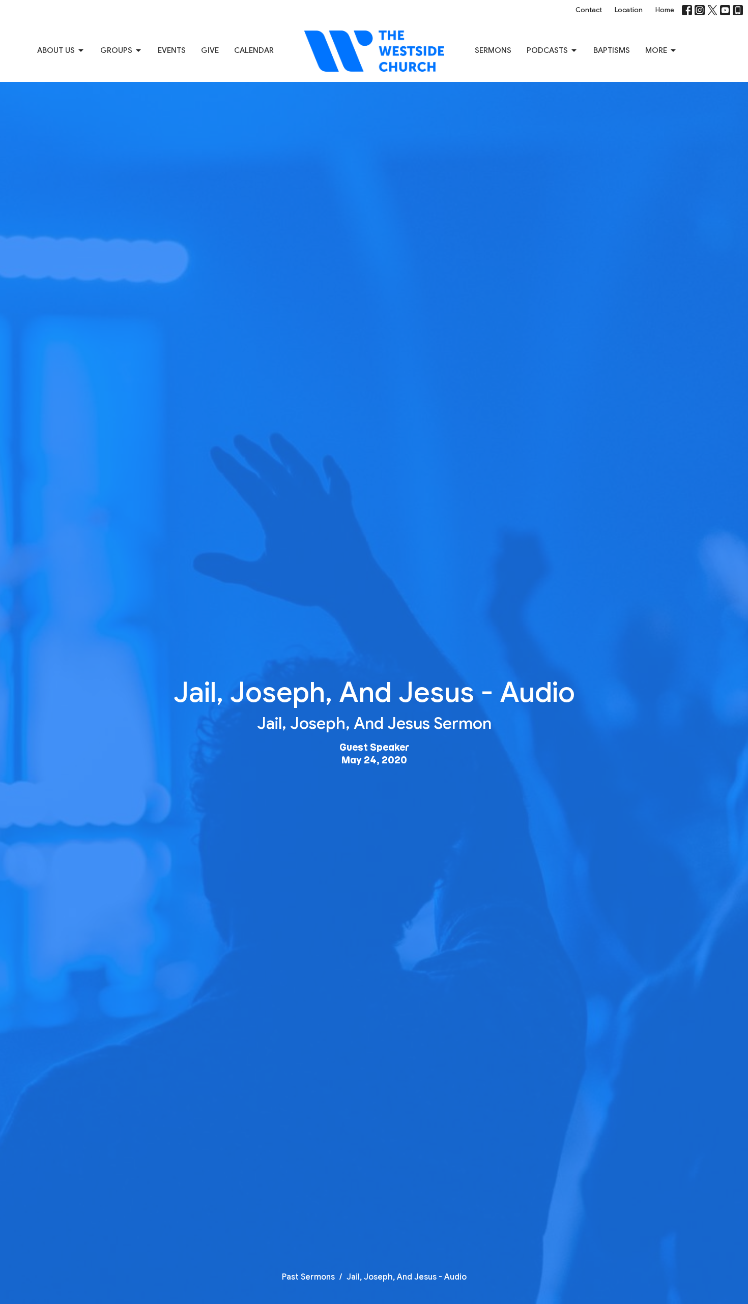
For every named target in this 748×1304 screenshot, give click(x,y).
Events (172, 50)
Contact (589, 10)
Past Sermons (308, 1277)
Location (629, 10)
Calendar (254, 50)
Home (664, 10)
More (656, 50)
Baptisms (611, 50)
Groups (116, 50)
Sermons (493, 50)
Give (210, 50)
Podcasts (547, 50)
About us (56, 50)
